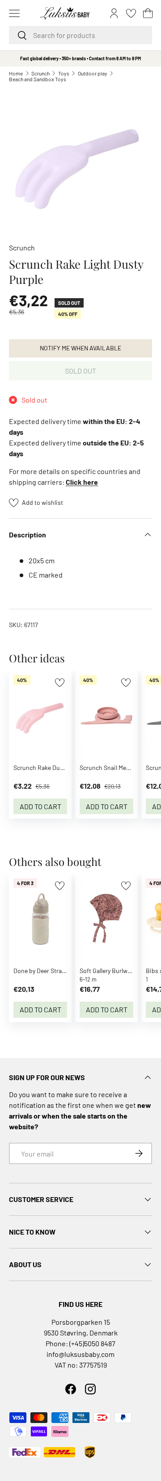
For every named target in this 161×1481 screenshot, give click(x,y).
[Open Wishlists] (131, 13)
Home (16, 73)
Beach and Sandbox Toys (37, 79)
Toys (63, 73)
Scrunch (40, 73)
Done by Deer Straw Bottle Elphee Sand (66, 970)
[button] (148, 13)
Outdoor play (92, 73)
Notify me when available (80, 348)
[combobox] (80, 35)
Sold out (80, 370)
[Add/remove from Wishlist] (59, 682)
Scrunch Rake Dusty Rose (48, 767)
